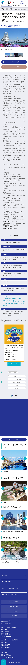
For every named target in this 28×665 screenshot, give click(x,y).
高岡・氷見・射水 (12, 372)
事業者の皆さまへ (6, 581)
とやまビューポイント (16, 379)
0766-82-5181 (6, 249)
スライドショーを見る (15, 61)
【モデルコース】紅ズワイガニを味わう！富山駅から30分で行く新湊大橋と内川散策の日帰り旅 (14, 303)
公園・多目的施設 (16, 382)
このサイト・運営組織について (10, 588)
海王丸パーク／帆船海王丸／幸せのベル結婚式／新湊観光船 (13, 9)
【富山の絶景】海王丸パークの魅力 (13, 298)
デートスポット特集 (9, 300)
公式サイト (7, 296)
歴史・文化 (16, 376)
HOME (2, 8)
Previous (2, 40)
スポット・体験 (9, 8)
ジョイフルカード (16, 385)
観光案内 (4, 575)
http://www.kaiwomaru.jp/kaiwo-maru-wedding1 (14, 121)
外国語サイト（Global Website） (10, 594)
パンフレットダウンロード (14, 611)
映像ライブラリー (14, 606)
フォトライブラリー (14, 601)
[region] (14, 5)
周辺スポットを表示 (14, 439)
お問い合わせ (14, 615)
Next (25, 40)
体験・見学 (16, 388)
